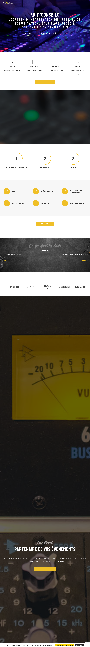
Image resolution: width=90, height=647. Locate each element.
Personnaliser (79, 645)
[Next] (81, 259)
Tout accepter (60, 645)
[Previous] (8, 259)
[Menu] (88, 2)
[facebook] (83, 2)
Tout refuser (69, 645)
